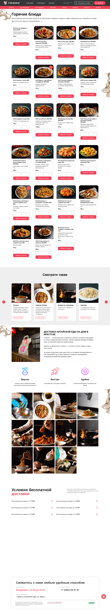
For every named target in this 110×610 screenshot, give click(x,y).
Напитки (98, 7)
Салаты (11, 7)
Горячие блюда (24, 7)
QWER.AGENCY (59, 602)
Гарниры (75, 7)
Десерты (86, 7)
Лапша (64, 7)
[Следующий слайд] (106, 301)
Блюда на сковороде (66, 305)
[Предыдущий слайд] (3, 301)
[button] (83, 3)
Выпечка (53, 7)
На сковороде (39, 7)
